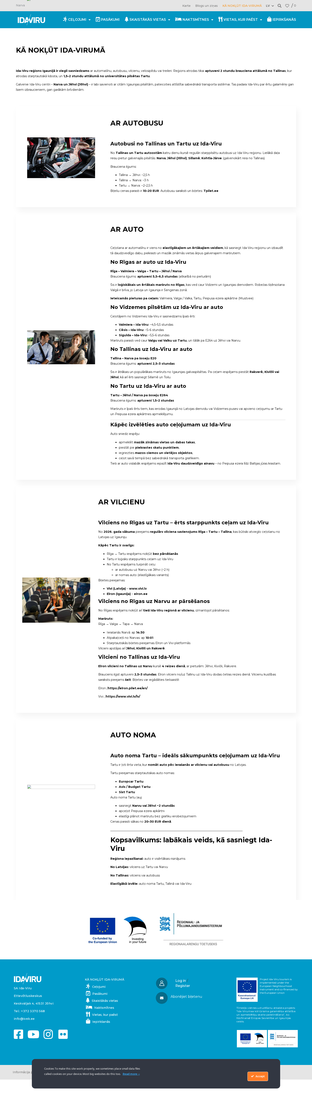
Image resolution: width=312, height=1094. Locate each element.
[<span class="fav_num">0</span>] (287, 6)
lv (268, 6)
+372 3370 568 (33, 1011)
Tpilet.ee (211, 191)
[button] (279, 5)
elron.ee (141, 594)
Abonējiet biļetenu (186, 997)
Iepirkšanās (284, 20)
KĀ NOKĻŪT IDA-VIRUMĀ (242, 6)
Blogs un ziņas (206, 6)
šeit (128, 680)
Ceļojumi (77, 20)
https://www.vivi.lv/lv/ (123, 696)
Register (182, 986)
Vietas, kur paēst (240, 20)
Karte (186, 6)
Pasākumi (110, 20)
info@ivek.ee (24, 1019)
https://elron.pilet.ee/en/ (128, 688)
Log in (180, 981)
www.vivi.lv (138, 588)
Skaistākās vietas (147, 20)
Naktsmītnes (196, 20)
